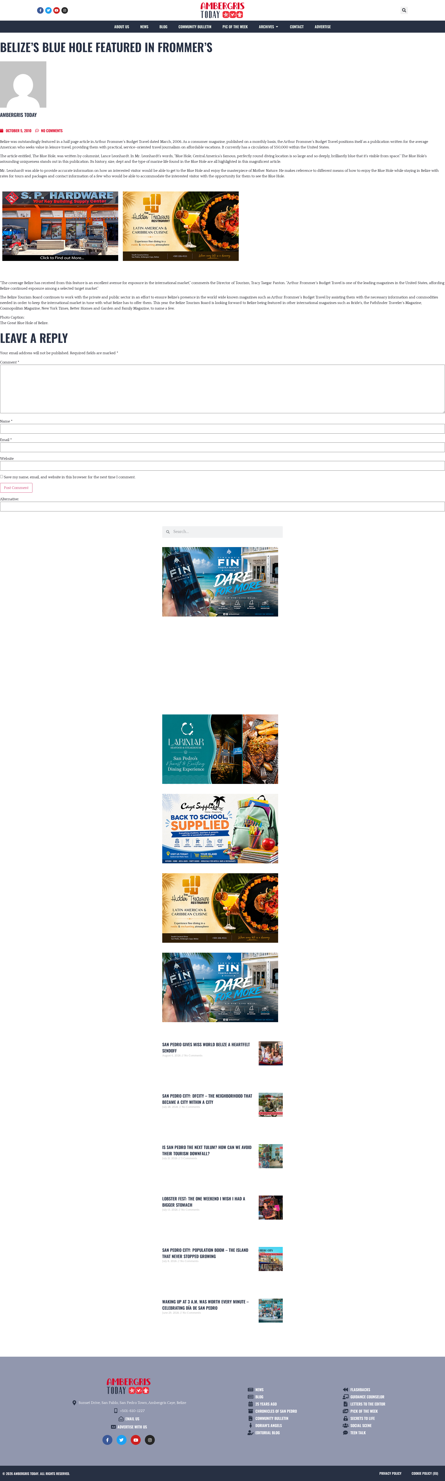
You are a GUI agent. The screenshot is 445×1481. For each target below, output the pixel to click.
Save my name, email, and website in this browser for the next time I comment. (69, 477)
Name (6, 421)
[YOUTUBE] (56, 10)
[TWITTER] (48, 10)
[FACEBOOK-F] (40, 10)
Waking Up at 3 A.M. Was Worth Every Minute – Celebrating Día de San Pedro (205, 1305)
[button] (404, 10)
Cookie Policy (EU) (425, 1473)
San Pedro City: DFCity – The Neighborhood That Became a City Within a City (207, 1099)
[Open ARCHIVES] (277, 26)
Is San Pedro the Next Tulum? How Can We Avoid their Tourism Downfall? (206, 1150)
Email (6, 440)
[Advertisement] (222, 663)
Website (7, 458)
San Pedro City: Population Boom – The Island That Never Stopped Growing (205, 1253)
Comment (9, 362)
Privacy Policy (390, 1473)
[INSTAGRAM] (64, 10)
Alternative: (9, 499)
